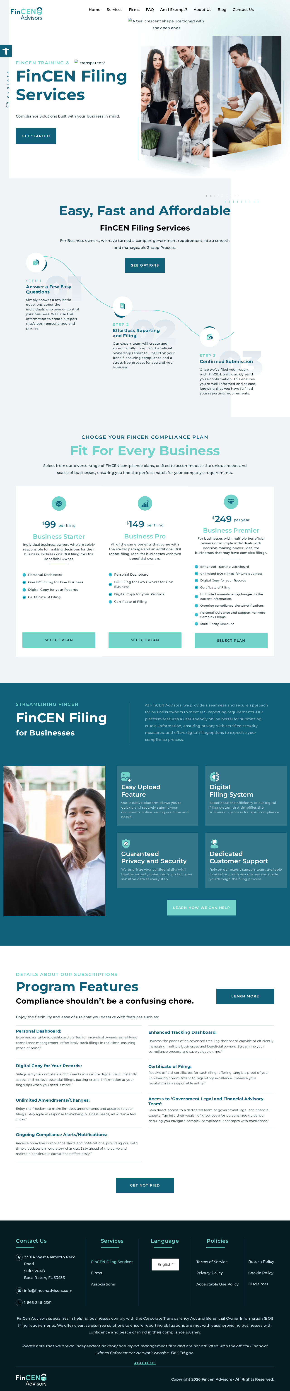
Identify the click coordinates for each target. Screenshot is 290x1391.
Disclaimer (258, 1284)
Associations (103, 1284)
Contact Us (243, 9)
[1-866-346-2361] (19, 1302)
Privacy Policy (209, 1273)
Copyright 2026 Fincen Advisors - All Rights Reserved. (222, 1379)
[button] (6, 51)
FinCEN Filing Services (112, 1262)
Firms (134, 9)
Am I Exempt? (173, 9)
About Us (202, 9)
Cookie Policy (260, 1273)
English (164, 1264)
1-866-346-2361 (38, 1302)
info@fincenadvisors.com (48, 1290)
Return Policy (261, 1261)
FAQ (150, 9)
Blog (222, 9)
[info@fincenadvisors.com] (19, 1290)
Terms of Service (212, 1262)
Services (114, 9)
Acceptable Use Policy (217, 1284)
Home (94, 9)
